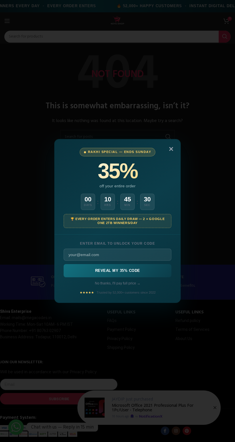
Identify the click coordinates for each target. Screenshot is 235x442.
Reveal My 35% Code (117, 270)
